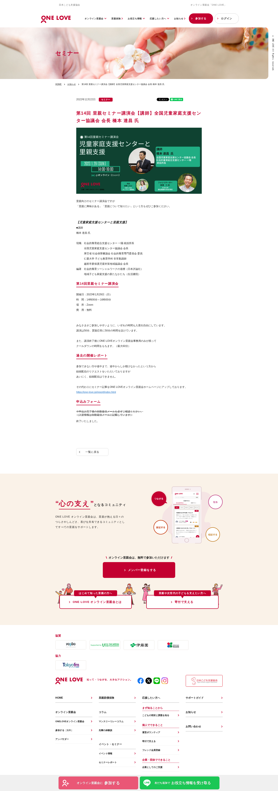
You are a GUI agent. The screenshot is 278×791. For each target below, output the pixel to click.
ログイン (226, 18)
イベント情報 (105, 753)
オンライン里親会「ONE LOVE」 (208, 5)
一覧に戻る (92, 452)
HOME (58, 84)
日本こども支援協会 (69, 5)
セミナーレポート (108, 762)
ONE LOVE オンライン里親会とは (97, 602)
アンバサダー (62, 739)
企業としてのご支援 (152, 767)
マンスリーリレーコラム (111, 721)
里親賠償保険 (106, 697)
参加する (200, 18)
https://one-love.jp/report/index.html (96, 392)
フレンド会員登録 (151, 750)
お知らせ (179, 18)
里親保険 (116, 18)
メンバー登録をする (142, 570)
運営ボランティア (151, 732)
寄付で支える (184, 602)
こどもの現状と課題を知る (155, 715)
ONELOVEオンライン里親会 (69, 721)
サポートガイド (195, 697)
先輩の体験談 (105, 730)
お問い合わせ (193, 726)
